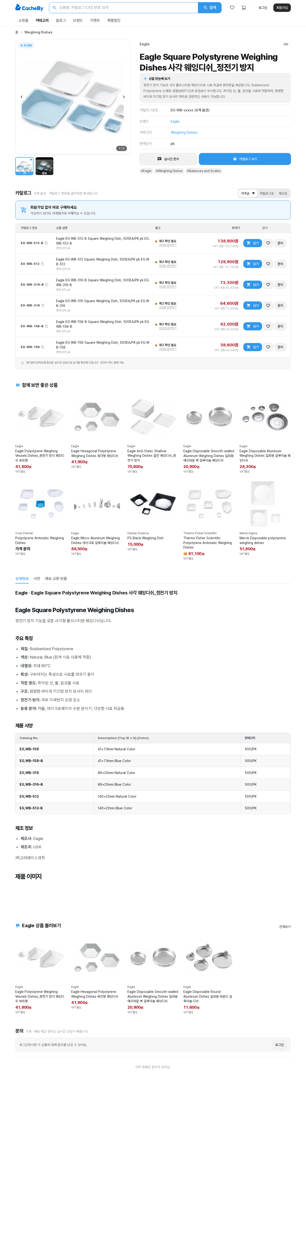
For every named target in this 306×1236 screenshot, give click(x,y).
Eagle (145, 44)
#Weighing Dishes (169, 171)
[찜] (232, 7)
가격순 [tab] (248, 193)
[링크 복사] (286, 44)
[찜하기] (268, 243)
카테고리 (42, 20)
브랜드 (78, 20)
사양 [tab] (36, 578)
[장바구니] (243, 7)
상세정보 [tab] (22, 578)
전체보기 (285, 927)
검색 (212, 7)
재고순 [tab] (283, 193)
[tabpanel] (153, 746)
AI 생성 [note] (27, 46)
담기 (256, 243)
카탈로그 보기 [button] (248, 159)
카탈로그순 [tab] (267, 193)
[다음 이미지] (124, 97)
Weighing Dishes (38, 32)
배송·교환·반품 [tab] (56, 578)
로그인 (263, 8)
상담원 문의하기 (167, 245)
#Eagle (146, 171)
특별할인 (113, 20)
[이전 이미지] (21, 97)
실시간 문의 (171, 159)
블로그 (61, 20)
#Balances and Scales (204, 171)
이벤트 (95, 20)
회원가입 (282, 8)
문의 (280, 243)
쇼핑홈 (23, 20)
